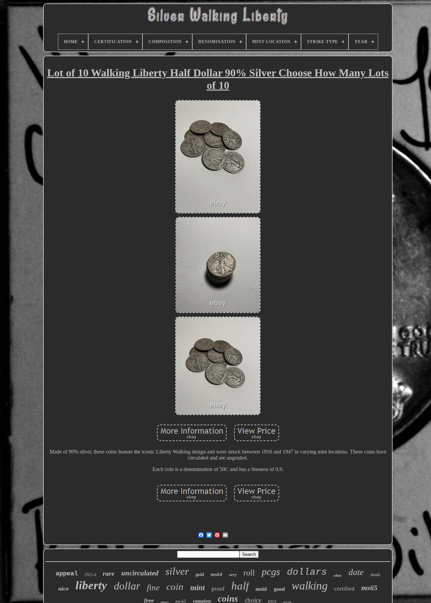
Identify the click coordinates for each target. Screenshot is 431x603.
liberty (91, 585)
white (338, 575)
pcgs (271, 571)
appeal (67, 573)
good (279, 589)
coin (175, 586)
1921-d (90, 574)
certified (344, 588)
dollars (307, 572)
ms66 (261, 589)
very (233, 574)
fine (153, 587)
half (240, 586)
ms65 (369, 587)
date (356, 572)
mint (197, 587)
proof (218, 588)
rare (108, 573)
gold (200, 574)
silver (177, 571)
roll (249, 572)
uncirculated (140, 573)
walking (310, 585)
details (375, 574)
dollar (127, 586)
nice (63, 588)
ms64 (216, 574)
